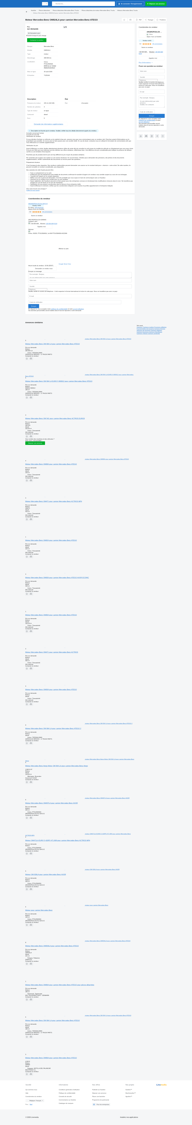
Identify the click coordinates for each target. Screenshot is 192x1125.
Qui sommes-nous (31, 1089)
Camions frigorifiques (155, 332)
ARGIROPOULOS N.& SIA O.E (38, 203)
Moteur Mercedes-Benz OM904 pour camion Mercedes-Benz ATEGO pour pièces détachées (59, 985)
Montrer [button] (43, 223)
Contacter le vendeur (36, 40)
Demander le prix (35, 33)
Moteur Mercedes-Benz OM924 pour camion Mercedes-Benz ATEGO (51, 540)
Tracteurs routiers (148, 327)
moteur (46, 54)
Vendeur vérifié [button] (36, 205)
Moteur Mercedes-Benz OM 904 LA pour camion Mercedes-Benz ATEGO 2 (53, 728)
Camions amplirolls (154, 333)
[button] (124, 20)
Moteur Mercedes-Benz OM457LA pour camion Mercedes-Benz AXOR (51, 803)
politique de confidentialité (59, 309)
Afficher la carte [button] (63, 248)
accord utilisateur (78, 309)
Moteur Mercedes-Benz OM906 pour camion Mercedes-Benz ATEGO (51, 464)
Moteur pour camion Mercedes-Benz (38, 910)
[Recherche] (54, 4)
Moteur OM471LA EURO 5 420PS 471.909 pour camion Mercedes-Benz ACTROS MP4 (57, 840)
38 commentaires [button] (47, 212)
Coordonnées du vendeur (34, 1096)
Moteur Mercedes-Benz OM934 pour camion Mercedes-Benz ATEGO (51, 690)
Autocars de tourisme (144, 330)
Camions (140, 327)
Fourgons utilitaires (160, 327)
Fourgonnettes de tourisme (145, 329)
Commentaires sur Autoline (67, 1100)
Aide (27, 1093)
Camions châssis (142, 333)
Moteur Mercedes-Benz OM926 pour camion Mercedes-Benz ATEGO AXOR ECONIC (57, 578)
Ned (31, 1104)
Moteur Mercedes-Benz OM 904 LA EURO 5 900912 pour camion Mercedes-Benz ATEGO (58, 381)
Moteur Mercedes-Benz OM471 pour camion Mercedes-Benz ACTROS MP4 (53, 501)
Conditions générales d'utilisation (69, 1089)
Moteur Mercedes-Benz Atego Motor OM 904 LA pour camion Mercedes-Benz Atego (56, 766)
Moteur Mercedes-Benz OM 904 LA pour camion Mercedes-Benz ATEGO (52, 344)
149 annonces (39, 207)
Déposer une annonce (35, 443)
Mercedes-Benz (49, 46)
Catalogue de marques (66, 1103)
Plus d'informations (145, 62)
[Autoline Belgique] (33, 4)
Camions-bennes (159, 329)
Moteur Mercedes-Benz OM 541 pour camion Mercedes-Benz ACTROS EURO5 (55, 418)
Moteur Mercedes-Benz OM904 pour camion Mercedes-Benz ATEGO (51, 615)
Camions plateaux (156, 330)
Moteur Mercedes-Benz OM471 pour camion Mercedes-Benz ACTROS (51, 652)
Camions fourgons (143, 332)
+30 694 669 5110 (51, 223)
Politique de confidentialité (67, 1093)
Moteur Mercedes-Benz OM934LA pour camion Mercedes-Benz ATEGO (52, 946)
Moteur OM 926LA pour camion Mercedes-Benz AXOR (45, 874)
